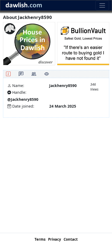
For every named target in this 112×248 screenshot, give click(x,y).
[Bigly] (29, 43)
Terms (40, 239)
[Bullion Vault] (83, 43)
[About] (8, 74)
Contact (71, 239)
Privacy (54, 239)
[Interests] (46, 74)
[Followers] (34, 74)
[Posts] (21, 74)
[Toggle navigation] (102, 5)
